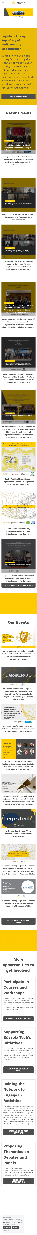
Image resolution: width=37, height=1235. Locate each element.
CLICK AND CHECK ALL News (18, 585)
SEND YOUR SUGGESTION (18, 1181)
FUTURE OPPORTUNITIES (18, 1018)
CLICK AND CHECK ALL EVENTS (18, 921)
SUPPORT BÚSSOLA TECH (18, 1070)
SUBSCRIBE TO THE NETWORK (18, 1132)
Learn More (11, 1224)
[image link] (18, 3)
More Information (18, 96)
